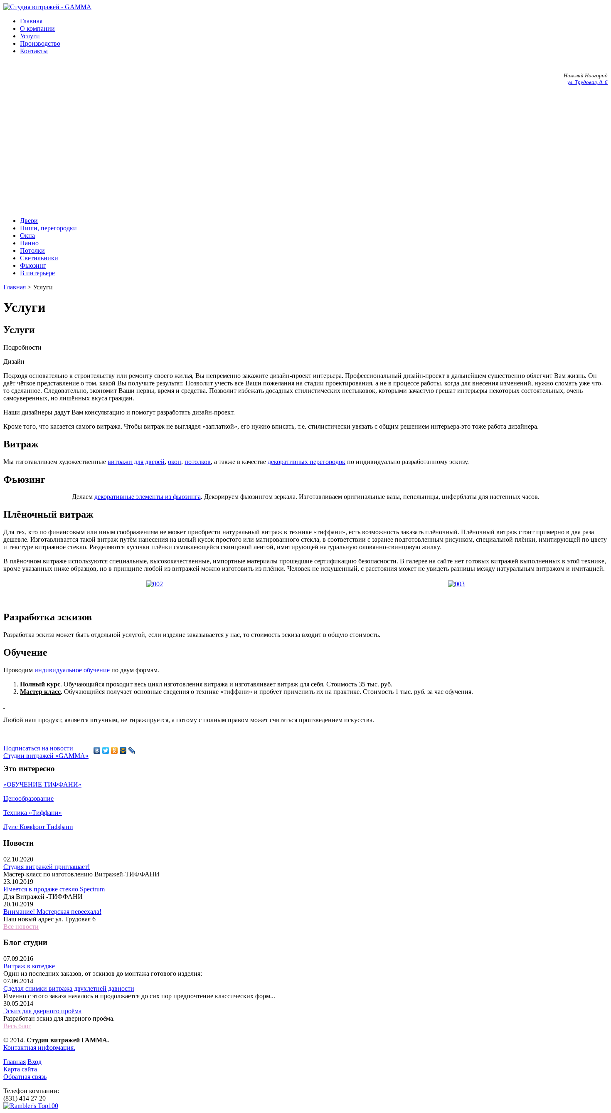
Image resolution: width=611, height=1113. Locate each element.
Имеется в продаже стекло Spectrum (54, 889)
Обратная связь (25, 1076)
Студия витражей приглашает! (46, 866)
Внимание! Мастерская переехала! (52, 911)
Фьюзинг (33, 265)
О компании (37, 28)
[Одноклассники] (114, 750)
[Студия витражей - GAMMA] (47, 6)
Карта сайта (20, 1069)
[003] (456, 583)
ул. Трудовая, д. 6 (587, 82)
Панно (29, 243)
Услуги (30, 35)
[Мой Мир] (123, 750)
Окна (27, 235)
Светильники (39, 258)
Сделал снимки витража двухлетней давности (68, 988)
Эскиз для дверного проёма (42, 1010)
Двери (29, 220)
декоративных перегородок (306, 461)
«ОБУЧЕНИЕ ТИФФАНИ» (42, 784)
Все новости (21, 926)
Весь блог (17, 1025)
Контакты (34, 50)
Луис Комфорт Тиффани (38, 826)
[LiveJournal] (132, 750)
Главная (31, 21)
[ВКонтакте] (97, 750)
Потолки (32, 250)
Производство (40, 43)
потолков (198, 461)
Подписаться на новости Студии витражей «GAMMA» (46, 752)
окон (174, 461)
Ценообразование (28, 798)
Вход (34, 1061)
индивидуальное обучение (72, 670)
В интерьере (37, 272)
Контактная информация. (39, 1047)
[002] (154, 583)
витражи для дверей (136, 461)
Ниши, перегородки (48, 228)
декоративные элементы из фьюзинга (147, 496)
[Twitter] (105, 750)
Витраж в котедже (29, 966)
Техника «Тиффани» (32, 812)
